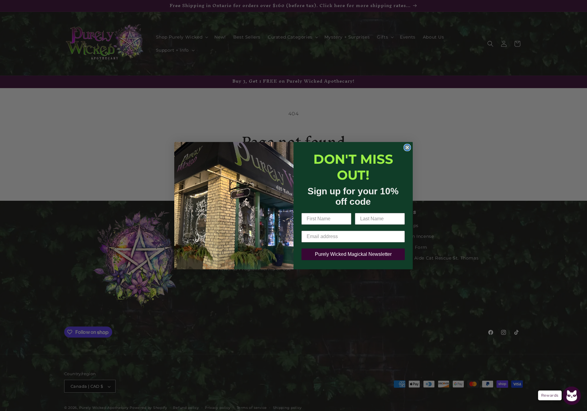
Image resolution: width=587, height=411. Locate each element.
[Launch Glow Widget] (572, 396)
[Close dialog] (407, 147)
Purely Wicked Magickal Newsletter (353, 254)
